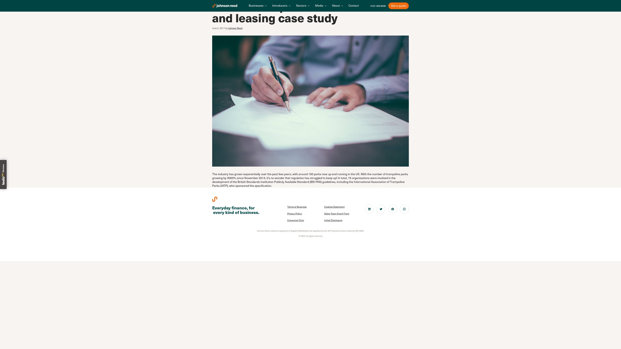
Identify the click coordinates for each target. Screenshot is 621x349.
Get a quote (398, 5)
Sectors (301, 5)
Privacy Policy (294, 213)
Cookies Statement (334, 207)
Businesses (256, 5)
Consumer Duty (295, 220)
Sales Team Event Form (336, 213)
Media (319, 5)
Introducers (279, 5)
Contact (354, 5)
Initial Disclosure (333, 220)
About (336, 5)
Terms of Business (297, 207)
